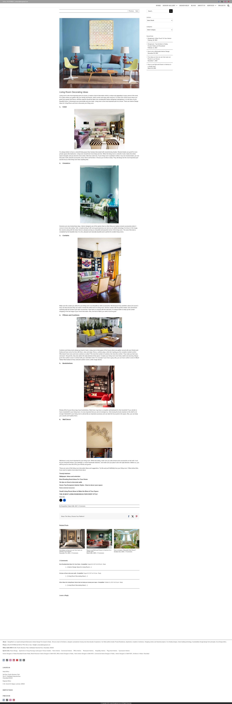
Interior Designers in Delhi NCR (124, 653)
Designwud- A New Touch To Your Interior (159, 38)
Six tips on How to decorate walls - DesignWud (71, 573)
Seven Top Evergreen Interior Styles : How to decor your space (80, 485)
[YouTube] (17, 660)
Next (136, 11)
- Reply (104, 564)
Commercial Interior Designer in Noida (104, 653)
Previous (131, 11)
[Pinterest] (14, 660)
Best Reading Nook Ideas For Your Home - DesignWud (73, 564)
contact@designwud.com (21, 1)
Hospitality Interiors (100, 650)
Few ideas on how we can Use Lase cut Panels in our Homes (70, 550)
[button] (228, 5)
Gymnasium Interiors (124, 650)
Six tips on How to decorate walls (70, 482)
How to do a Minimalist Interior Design (158, 51)
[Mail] (24, 660)
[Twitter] (7, 660)
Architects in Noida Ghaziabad (141, 653)
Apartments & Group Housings (27, 650)
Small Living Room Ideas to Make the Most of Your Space (78, 491)
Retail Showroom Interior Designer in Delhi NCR (43, 653)
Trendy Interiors (64, 473)
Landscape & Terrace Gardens (43, 650)
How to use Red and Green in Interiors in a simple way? (99, 550)
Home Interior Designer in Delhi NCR (84, 653)
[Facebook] (4, 660)
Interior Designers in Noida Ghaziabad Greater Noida (16, 653)
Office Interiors (77, 650)
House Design (13, 650)
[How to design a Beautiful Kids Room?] (126, 529)
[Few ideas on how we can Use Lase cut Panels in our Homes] (72, 529)
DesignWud (64, 506)
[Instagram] (10, 660)
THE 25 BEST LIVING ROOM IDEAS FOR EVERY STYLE (78, 494)
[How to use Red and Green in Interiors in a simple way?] (99, 529)
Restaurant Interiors (88, 650)
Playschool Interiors (112, 650)
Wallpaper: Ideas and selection (69, 476)
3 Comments (82, 506)
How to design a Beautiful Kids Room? (125, 550)
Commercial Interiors (66, 650)
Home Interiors (56, 650)
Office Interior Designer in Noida (65, 653)
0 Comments (75, 553)
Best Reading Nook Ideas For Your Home (73, 479)
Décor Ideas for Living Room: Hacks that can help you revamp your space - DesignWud (81, 582)
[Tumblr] (20, 660)
